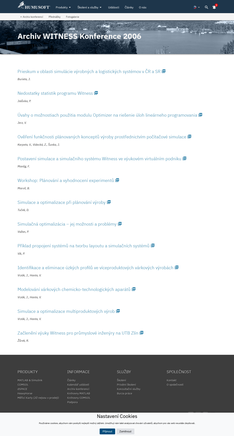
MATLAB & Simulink (30, 380)
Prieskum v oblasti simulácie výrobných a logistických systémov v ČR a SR (92, 71)
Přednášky (55, 16)
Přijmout (107, 431)
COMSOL (23, 384)
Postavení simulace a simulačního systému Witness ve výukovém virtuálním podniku (102, 159)
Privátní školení (126, 384)
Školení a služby (90, 7)
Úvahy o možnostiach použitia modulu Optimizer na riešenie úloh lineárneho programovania (110, 115)
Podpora (72, 402)
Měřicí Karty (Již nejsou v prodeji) (38, 397)
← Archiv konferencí (31, 16)
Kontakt (171, 380)
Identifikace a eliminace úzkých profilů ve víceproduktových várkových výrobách (98, 267)
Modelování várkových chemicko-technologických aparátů (77, 289)
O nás (142, 7)
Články (129, 7)
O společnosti (175, 384)
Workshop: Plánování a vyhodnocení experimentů (68, 180)
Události (113, 7)
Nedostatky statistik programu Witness (58, 93)
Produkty (64, 7)
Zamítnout (125, 431)
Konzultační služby (128, 389)
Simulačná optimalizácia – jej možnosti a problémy (70, 224)
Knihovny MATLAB (78, 393)
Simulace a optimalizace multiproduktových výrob (69, 311)
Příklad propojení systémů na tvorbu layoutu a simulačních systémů (86, 246)
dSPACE (22, 389)
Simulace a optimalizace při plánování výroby (64, 202)
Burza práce (124, 393)
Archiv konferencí (78, 389)
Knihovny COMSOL (78, 397)
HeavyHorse (25, 393)
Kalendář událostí (78, 384)
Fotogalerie (72, 16)
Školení (121, 380)
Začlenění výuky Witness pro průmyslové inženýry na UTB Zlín (81, 333)
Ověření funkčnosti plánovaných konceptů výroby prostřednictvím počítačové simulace (105, 137)
